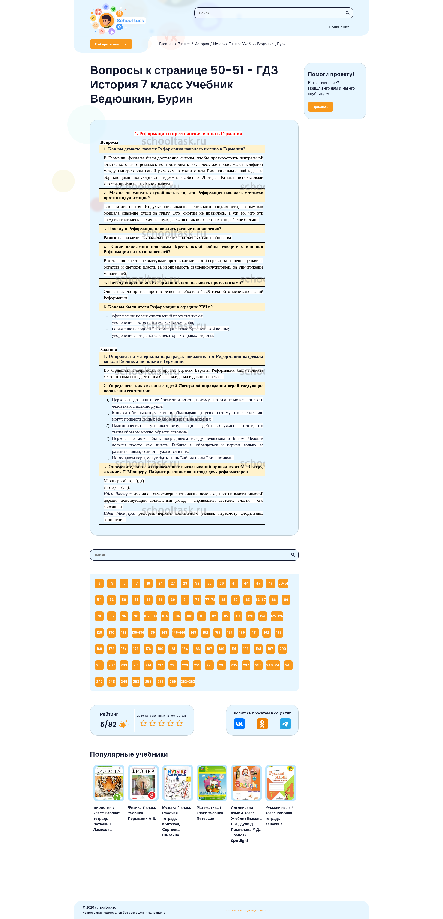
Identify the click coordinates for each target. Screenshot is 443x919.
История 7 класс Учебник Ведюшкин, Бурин (250, 44)
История (202, 44)
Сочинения (339, 27)
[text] (179, 723)
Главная (166, 44)
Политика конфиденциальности (246, 910)
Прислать (321, 106)
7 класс (184, 44)
